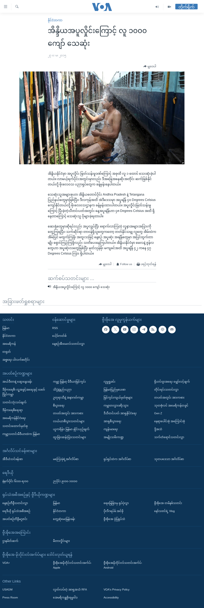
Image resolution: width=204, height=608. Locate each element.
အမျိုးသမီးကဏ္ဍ (114, 437)
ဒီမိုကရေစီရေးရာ (12, 410)
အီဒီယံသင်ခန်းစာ (12, 459)
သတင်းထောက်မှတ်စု (15, 426)
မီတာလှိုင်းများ (61, 540)
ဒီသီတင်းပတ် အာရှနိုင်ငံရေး (120, 413)
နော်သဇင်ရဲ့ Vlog (164, 510)
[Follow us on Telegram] (143, 329)
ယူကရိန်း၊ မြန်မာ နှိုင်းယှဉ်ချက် (71, 429)
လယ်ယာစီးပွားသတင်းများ (68, 421)
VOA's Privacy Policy (116, 589)
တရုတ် (6, 351)
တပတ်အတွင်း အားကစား (68, 413)
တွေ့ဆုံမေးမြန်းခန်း (64, 518)
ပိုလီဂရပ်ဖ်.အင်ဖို (113, 510)
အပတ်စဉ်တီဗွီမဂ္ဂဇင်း (14, 518)
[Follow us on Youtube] (124, 329)
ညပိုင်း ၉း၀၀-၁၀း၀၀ (65, 481)
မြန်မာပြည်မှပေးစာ (115, 389)
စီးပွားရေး (59, 405)
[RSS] (153, 329)
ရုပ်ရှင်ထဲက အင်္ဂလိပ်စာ (117, 459)
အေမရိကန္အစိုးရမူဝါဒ (65, 597)
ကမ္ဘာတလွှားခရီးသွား (116, 405)
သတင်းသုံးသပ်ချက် (14, 402)
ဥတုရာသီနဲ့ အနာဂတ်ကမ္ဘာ (68, 397)
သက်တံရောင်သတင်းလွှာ (169, 437)
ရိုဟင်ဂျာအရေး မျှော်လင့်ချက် (172, 381)
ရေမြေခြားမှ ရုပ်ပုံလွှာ (116, 503)
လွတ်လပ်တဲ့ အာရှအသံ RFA (70, 589)
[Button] (149, 66)
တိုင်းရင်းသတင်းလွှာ (166, 389)
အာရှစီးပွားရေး (112, 421)
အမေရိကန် (9, 343)
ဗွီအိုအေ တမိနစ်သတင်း (168, 503)
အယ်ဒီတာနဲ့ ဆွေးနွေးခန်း (17, 381)
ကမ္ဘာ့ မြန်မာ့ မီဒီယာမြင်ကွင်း (69, 381)
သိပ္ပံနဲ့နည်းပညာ (62, 389)
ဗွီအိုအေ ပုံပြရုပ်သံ (114, 518)
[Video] (169, 7)
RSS (55, 327)
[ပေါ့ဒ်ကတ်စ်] (162, 329)
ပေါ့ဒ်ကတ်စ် (59, 335)
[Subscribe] (172, 329)
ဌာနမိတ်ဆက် (10, 540)
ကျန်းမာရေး (111, 429)
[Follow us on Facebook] (106, 329)
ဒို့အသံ (158, 429)
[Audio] (157, 7)
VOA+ (6, 562)
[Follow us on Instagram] (134, 329)
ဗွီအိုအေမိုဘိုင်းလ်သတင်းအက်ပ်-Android (123, 565)
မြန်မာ (5, 327)
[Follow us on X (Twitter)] (115, 329)
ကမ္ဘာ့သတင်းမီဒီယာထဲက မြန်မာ (21, 433)
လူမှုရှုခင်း (109, 381)
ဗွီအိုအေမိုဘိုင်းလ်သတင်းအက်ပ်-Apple (72, 565)
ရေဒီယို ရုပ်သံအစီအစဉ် (16, 510)
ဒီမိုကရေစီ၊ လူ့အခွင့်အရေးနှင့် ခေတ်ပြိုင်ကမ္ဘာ (23, 392)
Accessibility (111, 597)
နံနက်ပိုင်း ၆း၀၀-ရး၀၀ (15, 481)
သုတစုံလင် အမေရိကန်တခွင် (171, 405)
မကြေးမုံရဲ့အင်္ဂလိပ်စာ (65, 459)
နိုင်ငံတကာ (55, 20)
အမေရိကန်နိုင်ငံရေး (14, 418)
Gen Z (158, 413)
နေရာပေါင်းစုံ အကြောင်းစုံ (169, 421)
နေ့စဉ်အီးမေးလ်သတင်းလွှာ (68, 343)
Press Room (10, 597)
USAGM (7, 589)
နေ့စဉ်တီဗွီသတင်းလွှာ (15, 503)
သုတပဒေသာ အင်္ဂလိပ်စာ (169, 459)
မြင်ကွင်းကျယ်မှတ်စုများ (118, 397)
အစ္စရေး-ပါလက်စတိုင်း (16, 359)
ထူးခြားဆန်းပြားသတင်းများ (69, 437)
